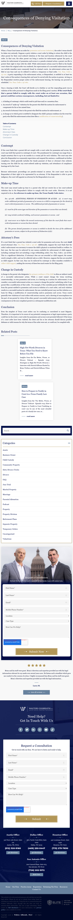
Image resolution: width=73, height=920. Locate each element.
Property (6, 509)
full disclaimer (13, 907)
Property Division (10, 514)
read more (29, 376)
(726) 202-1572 (37, 870)
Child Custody (8, 460)
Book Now (36, 874)
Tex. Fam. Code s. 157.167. (28, 245)
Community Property (11, 465)
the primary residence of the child (41, 274)
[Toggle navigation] (69, 4)
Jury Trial (7, 485)
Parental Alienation (10, 499)
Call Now (38, 3)
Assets (5, 450)
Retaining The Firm (50, 887)
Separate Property (10, 524)
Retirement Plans (10, 519)
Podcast (6, 504)
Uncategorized (8, 534)
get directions (13, 852)
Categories (9, 443)
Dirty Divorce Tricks (11, 470)
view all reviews (36, 692)
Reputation (37, 887)
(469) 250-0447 (36, 848)
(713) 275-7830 (60, 848)
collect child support (8, 263)
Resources (63, 887)
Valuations (7, 539)
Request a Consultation (53, 3)
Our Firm (15, 887)
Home (3, 31)
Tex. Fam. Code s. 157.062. (19, 82)
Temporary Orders (10, 529)
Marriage (6, 494)
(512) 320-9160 (13, 848)
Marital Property (9, 490)
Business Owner (9, 455)
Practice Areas (26, 887)
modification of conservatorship (50, 116)
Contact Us (36, 889)
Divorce (6, 475)
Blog (9, 31)
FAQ (4, 480)
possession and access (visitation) (42, 50)
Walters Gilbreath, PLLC (23, 915)
